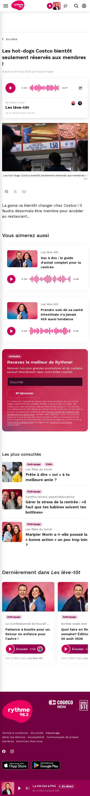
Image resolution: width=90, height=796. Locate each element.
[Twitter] (15, 191)
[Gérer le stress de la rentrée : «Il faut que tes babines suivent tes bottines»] (12, 499)
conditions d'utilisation (61, 422)
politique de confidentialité (20, 422)
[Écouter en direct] (49, 6)
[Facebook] (6, 191)
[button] (19, 788)
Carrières (8, 741)
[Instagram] (12, 751)
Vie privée (37, 732)
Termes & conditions (15, 732)
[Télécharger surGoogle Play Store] (46, 765)
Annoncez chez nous (29, 741)
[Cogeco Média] (61, 707)
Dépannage (53, 732)
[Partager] (81, 88)
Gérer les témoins (13, 737)
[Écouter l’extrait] (10, 88)
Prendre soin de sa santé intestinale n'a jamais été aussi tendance (62, 314)
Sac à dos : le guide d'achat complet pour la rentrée (61, 262)
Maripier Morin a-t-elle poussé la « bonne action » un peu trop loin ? (56, 539)
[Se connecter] (84, 6)
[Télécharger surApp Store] (15, 765)
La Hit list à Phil (44, 786)
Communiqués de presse (62, 737)
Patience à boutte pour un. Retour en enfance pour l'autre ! (27, 634)
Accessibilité (36, 737)
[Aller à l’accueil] (17, 9)
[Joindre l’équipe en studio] (65, 6)
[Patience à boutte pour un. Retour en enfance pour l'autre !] (28, 597)
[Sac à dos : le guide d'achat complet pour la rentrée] (22, 258)
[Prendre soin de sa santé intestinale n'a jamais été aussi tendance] (22, 310)
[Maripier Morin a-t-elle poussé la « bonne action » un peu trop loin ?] (12, 532)
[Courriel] (24, 191)
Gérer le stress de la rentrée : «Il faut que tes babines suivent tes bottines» (56, 507)
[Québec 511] (84, 709)
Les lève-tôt (17, 107)
